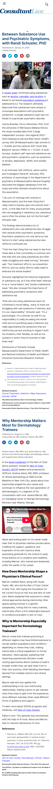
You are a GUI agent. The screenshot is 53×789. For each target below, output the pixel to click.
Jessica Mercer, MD (10, 437)
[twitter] (10, 56)
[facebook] (4, 56)
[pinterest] (22, 56)
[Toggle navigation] (4, 3)
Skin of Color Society (29, 710)
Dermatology (27, 758)
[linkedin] (16, 56)
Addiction (25, 393)
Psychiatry (14, 393)
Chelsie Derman (9, 50)
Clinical (5, 393)
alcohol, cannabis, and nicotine (27, 96)
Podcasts (6, 761)
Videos (46, 758)
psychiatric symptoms (34, 100)
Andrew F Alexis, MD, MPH (31, 437)
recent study (10, 93)
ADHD (14, 396)
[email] (28, 56)
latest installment (18, 462)
